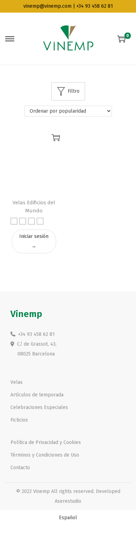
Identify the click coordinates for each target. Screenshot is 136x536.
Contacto (20, 468)
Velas (16, 382)
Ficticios (19, 420)
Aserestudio (68, 501)
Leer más (56, 137)
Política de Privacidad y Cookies (45, 442)
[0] (121, 39)
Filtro (74, 91)
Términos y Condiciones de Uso (44, 455)
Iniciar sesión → (33, 241)
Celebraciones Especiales (39, 407)
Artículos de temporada (36, 395)
